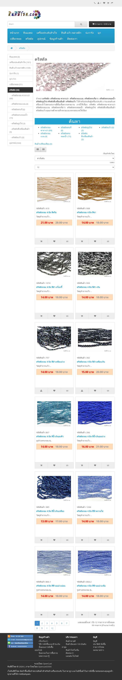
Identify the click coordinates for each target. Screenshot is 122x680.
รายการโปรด (98, 647)
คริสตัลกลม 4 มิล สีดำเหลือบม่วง (50, 361)
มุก (99, 32)
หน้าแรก (14, 32)
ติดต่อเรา (72, 38)
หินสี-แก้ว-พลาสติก (71, 32)
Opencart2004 (44, 666)
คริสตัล (29, 38)
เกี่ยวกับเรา (43, 641)
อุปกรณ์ (41, 38)
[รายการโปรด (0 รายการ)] (104, 3)
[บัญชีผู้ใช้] (99, 3)
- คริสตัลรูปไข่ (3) (17, 123)
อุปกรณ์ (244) (15, 143)
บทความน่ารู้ (44, 656)
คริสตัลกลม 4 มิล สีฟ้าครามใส (90, 511)
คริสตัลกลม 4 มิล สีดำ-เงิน (88, 287)
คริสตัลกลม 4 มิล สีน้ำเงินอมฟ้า (50, 436)
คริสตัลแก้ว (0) (108, 127)
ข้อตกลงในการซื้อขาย (48, 653)
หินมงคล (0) (14, 56)
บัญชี (95, 641)
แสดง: (112, 162)
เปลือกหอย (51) (16, 84)
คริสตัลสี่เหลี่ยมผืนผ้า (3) (87, 136)
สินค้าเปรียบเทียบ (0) (43, 143)
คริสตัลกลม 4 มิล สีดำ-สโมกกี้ (49, 287)
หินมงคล (27, 32)
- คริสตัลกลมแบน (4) (18, 104)
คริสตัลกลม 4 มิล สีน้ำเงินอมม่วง (91, 436)
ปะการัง (89, 32)
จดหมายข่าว (98, 650)
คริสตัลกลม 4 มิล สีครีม (46, 212)
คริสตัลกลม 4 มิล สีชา (86, 212)
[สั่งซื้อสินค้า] (112, 3)
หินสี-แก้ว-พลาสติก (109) (19, 67)
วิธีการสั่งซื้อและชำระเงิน (49, 644)
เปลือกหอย (15, 38)
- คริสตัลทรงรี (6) (17, 109)
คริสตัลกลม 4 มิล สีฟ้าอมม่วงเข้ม (91, 585)
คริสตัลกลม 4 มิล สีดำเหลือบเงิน (91, 361)
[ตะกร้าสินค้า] (108, 3)
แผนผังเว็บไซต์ (72, 656)
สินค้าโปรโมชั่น (72, 650)
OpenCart (47, 663)
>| (52, 628)
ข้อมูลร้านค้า (56, 38)
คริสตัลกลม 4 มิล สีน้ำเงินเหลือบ (50, 511)
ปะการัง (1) (14, 73)
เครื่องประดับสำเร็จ (47, 32)
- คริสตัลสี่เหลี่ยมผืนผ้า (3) (19, 130)
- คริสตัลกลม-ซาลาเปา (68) (19, 97)
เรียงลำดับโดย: (109, 153)
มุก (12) (12, 79)
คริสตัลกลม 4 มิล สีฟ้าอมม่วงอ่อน (50, 585)
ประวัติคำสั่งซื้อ (99, 644)
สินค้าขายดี (71, 641)
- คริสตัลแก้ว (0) (16, 137)
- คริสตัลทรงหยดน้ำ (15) (18, 116)
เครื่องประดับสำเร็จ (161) (20, 62)
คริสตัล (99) (14, 90)
